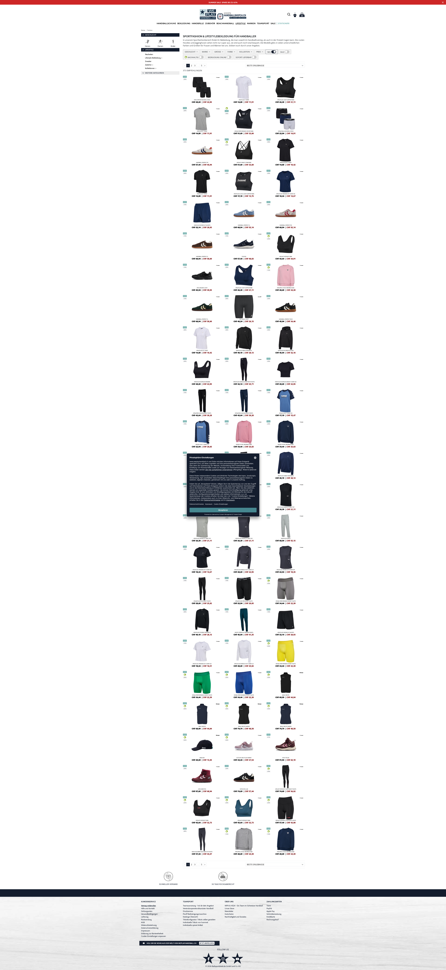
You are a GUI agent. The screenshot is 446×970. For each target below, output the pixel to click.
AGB (143, 922)
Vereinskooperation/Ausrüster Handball (198, 908)
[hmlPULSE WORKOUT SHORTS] (202, 214)
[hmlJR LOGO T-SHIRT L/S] (202, 433)
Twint (269, 906)
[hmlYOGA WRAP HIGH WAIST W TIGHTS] (202, 840)
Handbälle (198, 23)
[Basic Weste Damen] (244, 715)
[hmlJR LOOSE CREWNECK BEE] (244, 433)
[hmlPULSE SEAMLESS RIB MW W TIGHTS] (244, 371)
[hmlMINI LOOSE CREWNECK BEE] (285, 277)
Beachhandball (225, 23)
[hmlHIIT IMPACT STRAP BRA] (244, 151)
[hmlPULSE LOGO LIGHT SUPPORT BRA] (244, 183)
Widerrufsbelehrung (149, 925)
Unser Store (229, 908)
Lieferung (144, 917)
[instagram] (223, 958)
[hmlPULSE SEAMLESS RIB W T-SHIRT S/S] (285, 371)
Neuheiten (149, 54)
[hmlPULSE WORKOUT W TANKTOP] (285, 559)
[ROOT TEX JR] (285, 746)
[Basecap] (202, 746)
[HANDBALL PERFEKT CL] (244, 214)
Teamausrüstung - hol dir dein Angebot (198, 906)
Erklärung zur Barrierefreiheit (152, 933)
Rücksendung (146, 919)
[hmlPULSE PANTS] (285, 527)
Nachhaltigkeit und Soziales (235, 917)
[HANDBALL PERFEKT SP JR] (285, 308)
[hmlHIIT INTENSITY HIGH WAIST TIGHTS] (285, 778)
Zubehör (210, 23)
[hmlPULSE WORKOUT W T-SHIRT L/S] (244, 559)
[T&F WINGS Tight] (244, 308)
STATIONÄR (283, 23)
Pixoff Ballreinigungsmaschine (194, 914)
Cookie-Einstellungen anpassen (153, 936)
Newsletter (229, 911)
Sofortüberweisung (274, 914)
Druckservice (188, 911)
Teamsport (263, 23)
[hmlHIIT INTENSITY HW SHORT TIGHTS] (285, 809)
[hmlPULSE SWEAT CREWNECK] (244, 339)
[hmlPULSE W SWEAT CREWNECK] (202, 621)
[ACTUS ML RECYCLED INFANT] (244, 746)
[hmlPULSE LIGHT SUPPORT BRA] (285, 89)
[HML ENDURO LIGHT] (202, 277)
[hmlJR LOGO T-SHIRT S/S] (285, 402)
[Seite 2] (205, 65)
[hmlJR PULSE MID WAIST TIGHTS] (202, 590)
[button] (289, 14)
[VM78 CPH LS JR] (244, 778)
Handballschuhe (166, 23)
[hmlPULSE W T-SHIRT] (285, 151)
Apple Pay (271, 911)
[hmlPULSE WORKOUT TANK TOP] (285, 496)
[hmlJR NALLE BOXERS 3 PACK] (285, 120)
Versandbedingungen (149, 914)
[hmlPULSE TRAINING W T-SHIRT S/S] (285, 183)
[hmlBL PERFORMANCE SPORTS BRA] (244, 120)
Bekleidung (183, 23)
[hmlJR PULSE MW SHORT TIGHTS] (244, 590)
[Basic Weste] (285, 684)
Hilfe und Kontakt (148, 908)
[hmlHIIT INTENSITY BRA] (285, 245)
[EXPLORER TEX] (202, 778)
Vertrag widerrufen (148, 906)
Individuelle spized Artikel (193, 925)
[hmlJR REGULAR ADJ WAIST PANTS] (202, 402)
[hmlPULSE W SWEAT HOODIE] (285, 339)
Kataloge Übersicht (190, 917)
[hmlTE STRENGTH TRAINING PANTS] (244, 621)
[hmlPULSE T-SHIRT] (244, 89)
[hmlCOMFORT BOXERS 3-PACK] (202, 89)
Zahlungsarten (146, 911)
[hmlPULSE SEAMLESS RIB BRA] (202, 371)
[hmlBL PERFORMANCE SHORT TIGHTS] (285, 590)
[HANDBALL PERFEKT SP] (202, 151)
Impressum (145, 931)
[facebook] (208, 958)
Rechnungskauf (273, 919)
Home (143, 30)
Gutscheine (229, 914)
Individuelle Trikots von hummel (195, 922)
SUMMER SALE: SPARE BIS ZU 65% (223, 2)
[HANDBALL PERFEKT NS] (285, 214)
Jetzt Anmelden (207, 943)
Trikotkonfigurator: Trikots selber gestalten (199, 919)
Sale (273, 23)
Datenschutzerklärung (149, 928)
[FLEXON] (244, 245)
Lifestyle (241, 23)
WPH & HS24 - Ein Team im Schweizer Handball (244, 906)
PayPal (269, 908)
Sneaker (148, 61)
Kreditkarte (271, 917)
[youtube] (237, 958)
